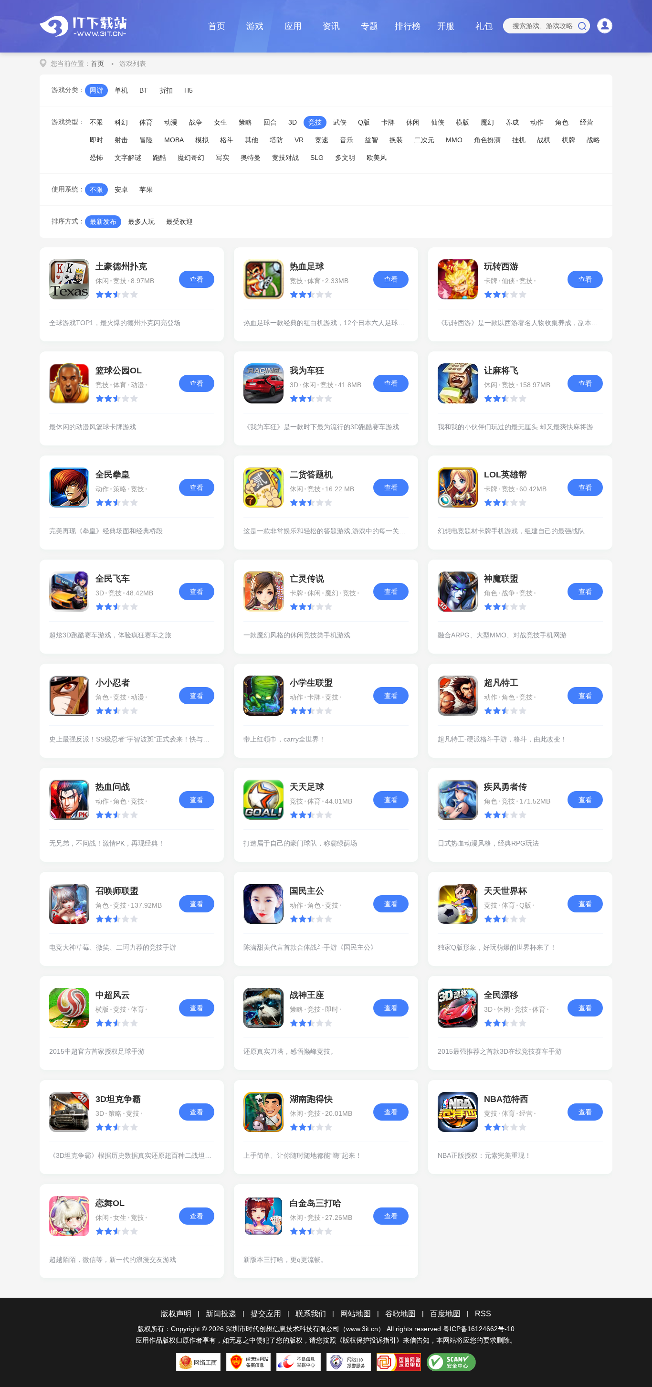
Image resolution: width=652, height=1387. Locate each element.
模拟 (202, 140)
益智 (371, 140)
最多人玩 (141, 221)
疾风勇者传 (505, 787)
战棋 (543, 140)
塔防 (276, 140)
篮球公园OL (118, 370)
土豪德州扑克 (121, 266)
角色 (561, 122)
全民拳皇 (112, 474)
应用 (293, 26)
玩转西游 (501, 266)
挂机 (519, 140)
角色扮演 (487, 140)
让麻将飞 (501, 370)
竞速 (321, 140)
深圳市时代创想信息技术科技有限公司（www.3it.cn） (305, 1329)
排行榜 (408, 26)
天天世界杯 (505, 891)
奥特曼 (251, 157)
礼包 (484, 26)
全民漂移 (501, 995)
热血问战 (112, 787)
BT (143, 90)
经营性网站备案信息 (248, 1362)
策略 (245, 122)
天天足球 (307, 787)
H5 (188, 90)
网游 (96, 90)
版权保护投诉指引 (369, 1340)
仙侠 (437, 122)
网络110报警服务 (348, 1362)
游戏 (254, 26)
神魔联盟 (501, 578)
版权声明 (176, 1314)
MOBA (174, 140)
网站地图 (355, 1314)
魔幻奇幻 (191, 157)
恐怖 (96, 157)
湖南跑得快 (311, 1099)
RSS (483, 1314)
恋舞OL (110, 1203)
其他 (251, 140)
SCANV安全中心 (451, 1362)
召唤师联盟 (116, 891)
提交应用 (266, 1314)
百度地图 (445, 1314)
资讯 (331, 26)
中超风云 (112, 995)
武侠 (340, 122)
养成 (512, 122)
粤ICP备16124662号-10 (479, 1329)
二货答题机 (311, 474)
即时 (96, 140)
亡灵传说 (307, 578)
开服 (445, 26)
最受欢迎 (179, 221)
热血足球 (307, 266)
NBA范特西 (506, 1099)
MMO (454, 140)
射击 (121, 140)
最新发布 (103, 221)
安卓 (121, 189)
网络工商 (198, 1362)
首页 (216, 26)
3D (292, 122)
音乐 (346, 140)
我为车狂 (307, 370)
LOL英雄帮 (505, 474)
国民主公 (307, 891)
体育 (146, 122)
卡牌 (388, 122)
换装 (396, 140)
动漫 (171, 122)
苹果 (146, 189)
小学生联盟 (311, 683)
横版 (462, 122)
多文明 (345, 157)
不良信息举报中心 (298, 1362)
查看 (196, 279)
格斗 (226, 140)
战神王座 (307, 995)
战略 (593, 140)
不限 (96, 122)
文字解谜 (128, 157)
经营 (586, 122)
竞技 (315, 122)
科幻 (121, 122)
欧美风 (377, 157)
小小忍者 (112, 683)
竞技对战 (285, 157)
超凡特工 (501, 683)
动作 (537, 122)
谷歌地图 (400, 1314)
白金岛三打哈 (315, 1203)
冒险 (146, 140)
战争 (195, 122)
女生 (220, 122)
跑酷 (159, 157)
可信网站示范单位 (399, 1362)
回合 (270, 122)
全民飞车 (112, 578)
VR (299, 140)
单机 (121, 90)
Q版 (364, 122)
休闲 (413, 122)
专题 (369, 26)
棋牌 (568, 140)
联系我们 (310, 1314)
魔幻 (487, 122)
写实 (222, 157)
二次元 (424, 140)
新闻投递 (221, 1314)
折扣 (166, 90)
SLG (317, 157)
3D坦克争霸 (118, 1099)
